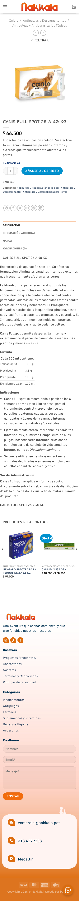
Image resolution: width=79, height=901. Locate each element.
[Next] (76, 556)
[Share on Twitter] (20, 208)
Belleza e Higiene (15, 724)
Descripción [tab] (11, 225)
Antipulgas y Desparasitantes (44, 20)
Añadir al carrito (42, 170)
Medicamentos (14, 699)
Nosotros (9, 669)
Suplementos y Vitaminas (22, 718)
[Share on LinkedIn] (41, 208)
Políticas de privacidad (19, 682)
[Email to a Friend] (27, 208)
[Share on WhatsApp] (6, 208)
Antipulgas (11, 705)
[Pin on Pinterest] (34, 208)
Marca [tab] (7, 241)
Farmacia (9, 711)
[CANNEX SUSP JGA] (58, 545)
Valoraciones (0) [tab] (15, 248)
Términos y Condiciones (20, 676)
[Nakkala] (39, 6)
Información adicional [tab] (19, 233)
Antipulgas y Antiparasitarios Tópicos (39, 25)
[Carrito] (74, 6)
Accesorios (11, 730)
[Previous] (3, 556)
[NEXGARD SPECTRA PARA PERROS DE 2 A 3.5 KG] (20, 545)
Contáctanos (12, 663)
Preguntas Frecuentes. (19, 657)
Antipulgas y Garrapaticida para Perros (45, 192)
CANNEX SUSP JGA (53, 569)
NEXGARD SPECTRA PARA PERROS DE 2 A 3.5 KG (19, 571)
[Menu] (5, 6)
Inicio (13, 20)
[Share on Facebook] (13, 208)
